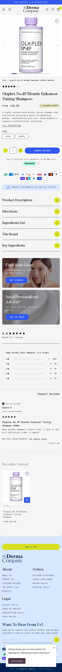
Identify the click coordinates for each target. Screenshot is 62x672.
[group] (31, 333)
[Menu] (4, 9)
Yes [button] (30, 439)
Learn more (17, 660)
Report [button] (37, 439)
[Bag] (57, 9)
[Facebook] (4, 649)
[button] (57, 45)
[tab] (49, 395)
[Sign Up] (57, 639)
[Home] (31, 9)
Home (4, 80)
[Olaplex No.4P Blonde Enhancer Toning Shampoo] (31, 45)
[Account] (46, 9)
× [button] (54, 647)
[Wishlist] (52, 9)
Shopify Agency (27, 669)
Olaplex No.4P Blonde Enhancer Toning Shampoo (31, 80)
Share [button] (44, 439)
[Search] (11, 9)
